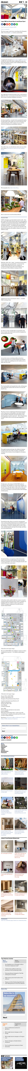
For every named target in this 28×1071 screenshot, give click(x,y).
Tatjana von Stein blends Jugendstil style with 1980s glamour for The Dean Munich (14, 982)
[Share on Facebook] (2, 24)
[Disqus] (14, 939)
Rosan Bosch (16, 59)
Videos (3, 750)
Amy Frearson (4, 27)
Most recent (17, 961)
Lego (11, 32)
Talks (2, 748)
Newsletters (4, 751)
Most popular (5, 961)
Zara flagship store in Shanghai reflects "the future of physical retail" (14, 965)
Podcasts (4, 752)
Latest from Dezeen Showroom (10, 838)
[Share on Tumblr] (14, 24)
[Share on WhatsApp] (17, 24)
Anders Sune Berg (14, 187)
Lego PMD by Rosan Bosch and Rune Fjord (13, 21)
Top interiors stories (7, 958)
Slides (2, 718)
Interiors (15, 718)
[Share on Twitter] (4, 24)
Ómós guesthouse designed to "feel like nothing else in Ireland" (14, 974)
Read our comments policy (20, 920)
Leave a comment (5, 29)
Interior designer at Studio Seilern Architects (13, 1041)
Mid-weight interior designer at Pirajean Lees (14, 1037)
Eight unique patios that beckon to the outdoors (14, 978)
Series (3, 744)
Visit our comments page (7, 920)
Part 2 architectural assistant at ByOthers (12, 1028)
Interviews (4, 746)
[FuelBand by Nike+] (19, 2)
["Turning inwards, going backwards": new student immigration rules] (21, 2)
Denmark (9, 717)
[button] (23, 2)
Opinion (3, 747)
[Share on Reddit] (9, 24)
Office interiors (8, 718)
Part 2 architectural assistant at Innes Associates (14, 1046)
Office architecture (16, 717)
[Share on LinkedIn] (12, 24)
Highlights (7, 1056)
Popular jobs (5, 1024)
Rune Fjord (23, 59)
